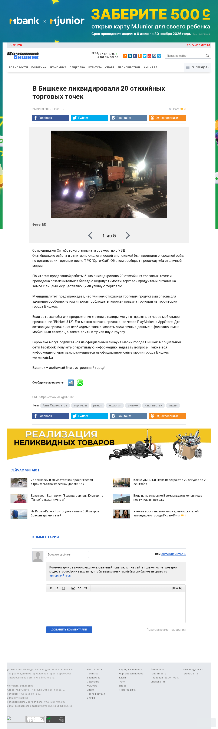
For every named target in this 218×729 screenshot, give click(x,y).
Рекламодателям (198, 45)
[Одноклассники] (140, 56)
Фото (122, 681)
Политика (38, 67)
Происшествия (129, 67)
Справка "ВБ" (158, 681)
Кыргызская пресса (131, 673)
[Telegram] (159, 56)
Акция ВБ (150, 67)
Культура (95, 67)
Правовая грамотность (165, 677)
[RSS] (125, 56)
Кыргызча (15, 45)
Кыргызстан (153, 405)
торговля (80, 405)
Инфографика (127, 689)
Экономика (57, 67)
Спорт (110, 67)
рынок (97, 405)
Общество (77, 67)
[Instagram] (154, 56)
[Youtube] (149, 56)
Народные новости (130, 669)
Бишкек (133, 405)
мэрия (173, 405)
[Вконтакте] (130, 56)
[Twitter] (144, 56)
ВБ (64, 109)
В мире (91, 698)
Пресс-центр (190, 673)
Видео (122, 685)
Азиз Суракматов (55, 405)
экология (114, 405)
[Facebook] (135, 56)
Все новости (18, 67)
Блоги (122, 677)
